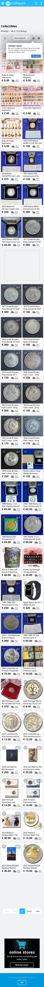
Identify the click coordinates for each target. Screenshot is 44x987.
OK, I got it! (36, 56)
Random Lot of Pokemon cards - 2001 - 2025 (30, 669)
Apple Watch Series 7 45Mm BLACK (32, 603)
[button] (21, 38)
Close (41, 44)
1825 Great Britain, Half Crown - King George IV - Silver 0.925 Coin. (10, 439)
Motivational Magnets (28, 76)
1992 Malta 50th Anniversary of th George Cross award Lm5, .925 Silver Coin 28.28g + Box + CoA (32, 174)
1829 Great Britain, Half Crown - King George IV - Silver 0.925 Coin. (10, 472)
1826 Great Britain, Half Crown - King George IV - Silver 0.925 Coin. (31, 439)
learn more (32, 977)
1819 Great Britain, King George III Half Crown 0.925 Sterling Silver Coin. (32, 307)
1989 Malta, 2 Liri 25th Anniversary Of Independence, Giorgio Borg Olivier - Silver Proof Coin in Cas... (11, 505)
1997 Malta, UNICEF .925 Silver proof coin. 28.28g (11, 240)
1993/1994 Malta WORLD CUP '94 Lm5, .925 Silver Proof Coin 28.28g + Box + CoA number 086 (32, 142)
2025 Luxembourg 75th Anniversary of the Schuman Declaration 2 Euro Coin (32, 735)
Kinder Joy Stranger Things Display (31, 570)
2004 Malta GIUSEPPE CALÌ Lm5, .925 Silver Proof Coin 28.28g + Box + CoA (11, 174)
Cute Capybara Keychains (8, 109)
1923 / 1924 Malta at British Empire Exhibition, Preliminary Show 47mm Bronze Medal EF (11, 636)
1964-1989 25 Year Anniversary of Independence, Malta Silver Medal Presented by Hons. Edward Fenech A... (32, 636)
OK (22, 982)
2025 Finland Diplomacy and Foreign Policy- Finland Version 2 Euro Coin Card (9, 801)
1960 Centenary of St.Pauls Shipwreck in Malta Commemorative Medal (10, 669)
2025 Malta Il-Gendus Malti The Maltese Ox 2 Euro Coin (31, 833)
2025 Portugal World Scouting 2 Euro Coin (32, 702)
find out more (21, 965)
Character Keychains (32, 108)
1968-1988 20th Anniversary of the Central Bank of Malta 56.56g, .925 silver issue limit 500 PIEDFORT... (11, 603)
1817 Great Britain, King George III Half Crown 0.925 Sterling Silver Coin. (32, 240)
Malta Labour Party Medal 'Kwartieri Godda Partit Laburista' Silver (31, 472)
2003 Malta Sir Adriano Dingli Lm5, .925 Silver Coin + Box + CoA (11, 207)
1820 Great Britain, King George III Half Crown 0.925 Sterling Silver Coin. (11, 340)
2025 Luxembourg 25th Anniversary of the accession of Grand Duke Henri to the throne (11, 735)
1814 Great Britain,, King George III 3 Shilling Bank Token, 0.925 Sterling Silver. (11, 373)
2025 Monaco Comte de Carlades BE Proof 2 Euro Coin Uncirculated (11, 702)
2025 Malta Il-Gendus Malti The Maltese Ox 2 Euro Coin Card (10, 833)
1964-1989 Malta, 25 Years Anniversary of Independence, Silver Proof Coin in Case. (32, 505)
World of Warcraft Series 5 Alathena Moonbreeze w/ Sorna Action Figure (10, 570)
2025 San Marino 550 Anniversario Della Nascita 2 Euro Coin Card (32, 768)
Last (38, 911)
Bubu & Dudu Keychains (8, 76)
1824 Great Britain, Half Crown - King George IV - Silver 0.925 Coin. (31, 406)
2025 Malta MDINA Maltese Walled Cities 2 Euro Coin (31, 866)
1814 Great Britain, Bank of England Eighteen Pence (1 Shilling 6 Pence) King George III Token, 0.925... (31, 340)
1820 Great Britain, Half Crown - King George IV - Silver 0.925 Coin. (31, 373)
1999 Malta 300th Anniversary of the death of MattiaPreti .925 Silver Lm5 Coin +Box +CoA (32, 207)
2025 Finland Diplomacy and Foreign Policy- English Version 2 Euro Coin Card (31, 801)
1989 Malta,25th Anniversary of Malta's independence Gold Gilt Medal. (10, 538)
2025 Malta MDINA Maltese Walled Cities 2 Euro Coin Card (10, 866)
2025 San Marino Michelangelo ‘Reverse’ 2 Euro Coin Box (11, 768)
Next (29, 911)
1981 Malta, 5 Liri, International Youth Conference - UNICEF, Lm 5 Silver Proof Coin (32, 538)
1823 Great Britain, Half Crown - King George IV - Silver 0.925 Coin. (10, 406)
